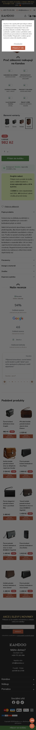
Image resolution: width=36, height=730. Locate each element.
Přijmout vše (18, 48)
